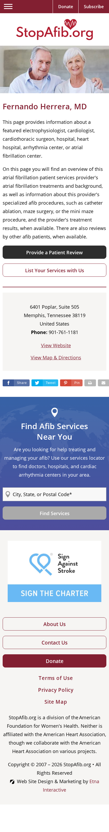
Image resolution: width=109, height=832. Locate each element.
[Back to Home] (54, 29)
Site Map (55, 701)
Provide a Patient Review (54, 252)
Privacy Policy (56, 690)
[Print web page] (90, 382)
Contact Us (54, 642)
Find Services (55, 513)
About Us (54, 624)
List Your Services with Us (54, 270)
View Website (56, 345)
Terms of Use (56, 678)
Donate (54, 661)
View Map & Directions (56, 357)
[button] (71, 382)
